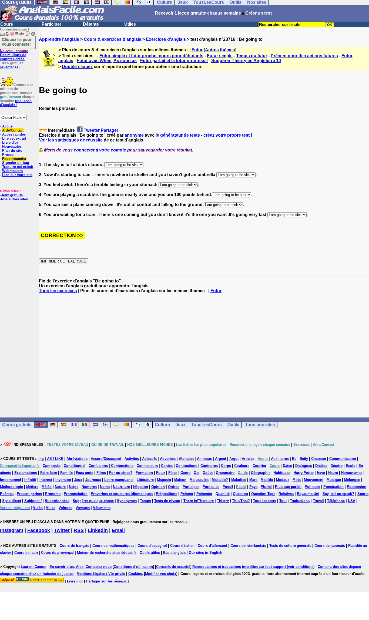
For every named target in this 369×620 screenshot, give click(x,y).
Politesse (312, 487)
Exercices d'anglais (166, 39)
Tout (283, 501)
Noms (105, 487)
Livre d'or (10, 142)
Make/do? (220, 480)
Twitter (62, 530)
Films (101, 473)
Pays (253, 487)
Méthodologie (11, 487)
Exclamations (25, 473)
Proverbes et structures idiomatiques (122, 494)
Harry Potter (304, 473)
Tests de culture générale (290, 546)
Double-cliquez (77, 66)
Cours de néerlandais (248, 546)
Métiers (32, 487)
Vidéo (38, 508)
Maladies (238, 480)
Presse (8, 155)
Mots (297, 480)
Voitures (65, 508)
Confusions (98, 466)
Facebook (38, 530)
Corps (226, 466)
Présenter (204, 494)
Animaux (204, 459)
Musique (334, 480)
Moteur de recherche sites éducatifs (106, 553)
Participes (191, 487)
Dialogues (303, 466)
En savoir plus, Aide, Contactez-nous (80, 567)
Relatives (286, 494)
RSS (79, 530)
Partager (109, 130)
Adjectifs (149, 459)
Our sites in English (205, 553)
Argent (220, 459)
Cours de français (74, 546)
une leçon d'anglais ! (16, 103)
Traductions (300, 501)
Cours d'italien (182, 546)
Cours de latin (26, 553)
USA (351, 501)
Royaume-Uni (308, 494)
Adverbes (168, 459)
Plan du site (12, 151)
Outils (233, 424)
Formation (144, 473)
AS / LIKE (55, 459)
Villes (50, 508)
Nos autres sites (14, 199)
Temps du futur (251, 55)
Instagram (11, 530)
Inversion (63, 480)
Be (294, 459)
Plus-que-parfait (288, 487)
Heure (333, 473)
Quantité (223, 494)
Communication (342, 459)
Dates (287, 466)
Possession (356, 487)
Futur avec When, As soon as (107, 60)
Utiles (130, 24)
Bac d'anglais (174, 553)
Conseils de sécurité (173, 567)
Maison (180, 480)
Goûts (208, 473)
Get (196, 473)
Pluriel (266, 487)
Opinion (158, 487)
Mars (253, 480)
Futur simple (220, 55)
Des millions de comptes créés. (14, 55)
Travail (318, 501)
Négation (140, 487)
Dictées (321, 466)
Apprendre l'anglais (59, 39)
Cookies (135, 574)
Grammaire (225, 473)
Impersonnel (10, 480)
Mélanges (352, 480)
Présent (186, 494)
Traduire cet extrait (17, 167)
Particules (211, 487)
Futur (197, 50)
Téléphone (336, 501)
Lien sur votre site (17, 175)
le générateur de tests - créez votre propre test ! (204, 135)
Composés (52, 466)
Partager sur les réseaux (106, 581)
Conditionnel (74, 466)
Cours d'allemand (212, 546)
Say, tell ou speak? (338, 494)
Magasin (164, 480)
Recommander (14, 159)
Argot (234, 459)
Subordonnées (57, 501)
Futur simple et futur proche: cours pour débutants (151, 55)
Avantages (9, 67)
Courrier (259, 466)
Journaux (93, 480)
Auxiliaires (280, 459)
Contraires (209, 466)
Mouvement (313, 480)
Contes (167, 466)
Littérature (145, 480)
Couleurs (241, 466)
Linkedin (98, 530)
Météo (47, 487)
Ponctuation (333, 487)
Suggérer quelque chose (93, 501)
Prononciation (76, 494)
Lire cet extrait (14, 138)
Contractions (186, 466)
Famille (66, 473)
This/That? (241, 501)
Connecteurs (147, 466)
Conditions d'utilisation (133, 567)
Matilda (267, 480)
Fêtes (172, 473)
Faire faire (48, 473)
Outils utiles (150, 553)
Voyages (83, 508)
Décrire (337, 466)
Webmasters (12, 171)
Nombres (89, 487)
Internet (45, 480)
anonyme (134, 135)
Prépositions (166, 494)
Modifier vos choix (160, 574)
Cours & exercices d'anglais (112, 39)
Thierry (223, 501)
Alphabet (186, 459)
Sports (362, 494)
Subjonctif (33, 501)
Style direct (11, 501)
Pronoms (53, 494)
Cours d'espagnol (152, 546)
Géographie (260, 473)
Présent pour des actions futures (304, 55)
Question (240, 494)
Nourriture (121, 487)
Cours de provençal (57, 553)
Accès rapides (14, 134)
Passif (228, 487)
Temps (145, 501)
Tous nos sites (260, 424)
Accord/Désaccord (106, 459)
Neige (73, 487)
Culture (162, 424)
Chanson (318, 459)
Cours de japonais (329, 546)
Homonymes (351, 473)
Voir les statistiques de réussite (71, 140)
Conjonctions (122, 466)
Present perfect (29, 494)
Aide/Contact (13, 130)
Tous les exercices (58, 290)
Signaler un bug (15, 163)
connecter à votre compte (100, 150)
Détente (91, 24)
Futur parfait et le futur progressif (174, 60)
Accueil (8, 126)
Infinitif (30, 480)
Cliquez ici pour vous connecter (17, 41)
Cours (6, 24)
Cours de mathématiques (113, 546)
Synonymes (127, 501)
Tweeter (92, 130)
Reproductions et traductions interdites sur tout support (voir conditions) (253, 567)
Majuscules (199, 480)
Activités (132, 459)
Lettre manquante (118, 480)
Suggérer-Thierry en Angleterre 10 (246, 60)
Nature (60, 487)
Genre (185, 473)
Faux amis (84, 473)
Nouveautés (12, 146)
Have (321, 473)
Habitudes (282, 473)
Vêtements (101, 508)
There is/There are (198, 501)
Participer (51, 24)
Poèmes (7, 494)
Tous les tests (264, 501)
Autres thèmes (220, 50)
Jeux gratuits (12, 195)
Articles (248, 459)
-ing (40, 459)
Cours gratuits (17, 424)
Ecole (350, 466)
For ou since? (120, 473)
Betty (304, 459)
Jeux (181, 424)
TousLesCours (206, 424)
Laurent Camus (33, 567)
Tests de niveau (167, 501)
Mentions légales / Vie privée (101, 574)
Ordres (173, 487)
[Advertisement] (204, 355)
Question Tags (263, 494)
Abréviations (77, 459)
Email (118, 530)
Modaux (282, 480)
